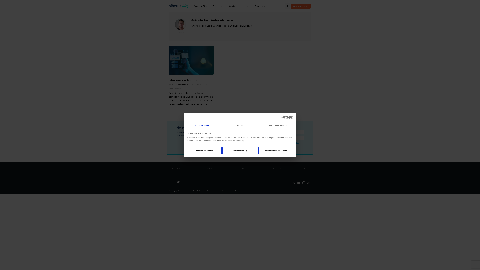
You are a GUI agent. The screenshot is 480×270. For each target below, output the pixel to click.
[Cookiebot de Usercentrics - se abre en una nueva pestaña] (283, 117)
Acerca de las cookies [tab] (277, 125)
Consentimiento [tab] (203, 125)
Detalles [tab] (240, 125)
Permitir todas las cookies (276, 151)
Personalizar (238, 151)
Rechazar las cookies (204, 151)
